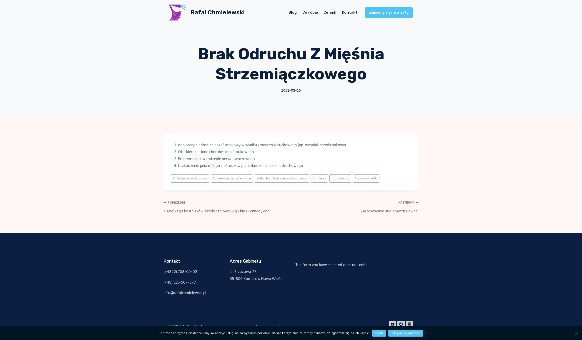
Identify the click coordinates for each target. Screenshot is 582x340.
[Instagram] (409, 324)
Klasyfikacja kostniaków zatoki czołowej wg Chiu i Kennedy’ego (216, 207)
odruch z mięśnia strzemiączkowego (281, 178)
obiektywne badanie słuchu (232, 178)
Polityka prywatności (406, 333)
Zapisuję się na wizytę (389, 12)
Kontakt (349, 12)
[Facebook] (401, 324)
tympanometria (366, 178)
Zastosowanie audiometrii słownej (390, 207)
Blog (292, 12)
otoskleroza (340, 178)
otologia (319, 178)
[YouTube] (392, 324)
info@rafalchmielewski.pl (184, 293)
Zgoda (379, 333)
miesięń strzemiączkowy (190, 178)
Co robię (310, 12)
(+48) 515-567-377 (179, 282)
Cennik (330, 12)
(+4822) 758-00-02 (180, 271)
